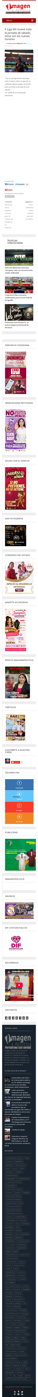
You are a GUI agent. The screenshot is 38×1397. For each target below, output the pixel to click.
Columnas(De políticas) (13, 1210)
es (6, 1244)
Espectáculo (22, 1244)
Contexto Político (20, 1217)
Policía (14, 1324)
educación (9, 1237)
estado (8, 1251)
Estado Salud (24, 1255)
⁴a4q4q (26, 1158)
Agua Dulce (18, 1161)
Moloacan (18, 1293)
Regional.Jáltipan (11, 1358)
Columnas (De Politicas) (13, 1196)
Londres (25, 1286)
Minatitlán (26, 1289)
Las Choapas (10, 1282)
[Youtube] (22, 1394)
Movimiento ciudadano (13, 1303)
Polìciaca (9, 1331)
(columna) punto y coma (14, 1158)
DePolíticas (9, 1230)
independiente (10, 1272)
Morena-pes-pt (18, 1300)
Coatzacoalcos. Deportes (14, 1189)
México (8, 1289)
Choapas (19, 1172)
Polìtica (23, 1338)
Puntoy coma (10, 1348)
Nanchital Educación (12, 1314)
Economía (25, 1234)
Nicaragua (25, 1314)
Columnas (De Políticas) (13, 1199)
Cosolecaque (22, 1220)
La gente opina (11, 1279)
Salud (8, 1365)
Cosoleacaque (10, 1220)
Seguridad (15, 1365)
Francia (15, 1269)
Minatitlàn (9, 1293)
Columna (17, 1193)
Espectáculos (21, 1248)
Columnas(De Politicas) (13, 1206)
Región (22, 1351)
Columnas (26, 1193)
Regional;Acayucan (20, 1355)
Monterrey (18, 1296)
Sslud (8, 1369)
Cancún (14, 1168)
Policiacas (9, 1334)
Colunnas (9, 1217)
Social (24, 1365)
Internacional (10, 1275)
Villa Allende (10, 1372)
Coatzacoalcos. (11, 1186)
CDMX (22, 1168)
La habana (22, 1279)
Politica (8, 1338)
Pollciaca (25, 1341)
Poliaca (26, 1320)
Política (15, 1338)
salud (25, 1362)
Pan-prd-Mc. (18, 1320)
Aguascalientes (20, 1165)
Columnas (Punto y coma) (14, 1203)
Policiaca (9, 1327)
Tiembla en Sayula (18, 1130)
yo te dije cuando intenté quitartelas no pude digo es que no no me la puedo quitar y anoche (17, 1377)
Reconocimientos (11, 1351)
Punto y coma (15, 1345)
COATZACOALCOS (23, 1179)
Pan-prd (8, 1320)
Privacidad (8, 1389)
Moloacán (9, 1296)
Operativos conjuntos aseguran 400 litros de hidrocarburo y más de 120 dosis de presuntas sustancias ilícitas (17, 1141)
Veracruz (19, 1369)
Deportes (9, 1234)
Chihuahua (9, 1172)
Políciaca (25, 1327)
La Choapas (21, 1275)
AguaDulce (9, 1165)
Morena (8, 1300)
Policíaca (17, 1327)
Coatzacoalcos (10, 1179)
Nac (25, 1303)
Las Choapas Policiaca (13, 1286)
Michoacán (16, 1289)
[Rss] (14, 1392)
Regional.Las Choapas (13, 1362)
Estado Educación (11, 1255)
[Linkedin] (18, 1394)
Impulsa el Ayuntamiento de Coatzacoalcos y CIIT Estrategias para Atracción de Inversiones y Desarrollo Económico (18, 1122)
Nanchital (23, 1310)
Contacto (21, 1389)
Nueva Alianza (10, 1317)
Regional (9, 1355)
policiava (26, 1334)
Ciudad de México (11, 1175)
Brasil (8, 1168)
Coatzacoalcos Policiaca (13, 1182)
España (12, 1244)
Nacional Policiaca (11, 1310)
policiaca (21, 1324)
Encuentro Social (23, 1241)
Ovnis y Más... (22, 1317)
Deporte (18, 1230)
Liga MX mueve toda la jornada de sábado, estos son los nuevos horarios (18, 34)
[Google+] (14, 1394)
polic (7, 1324)
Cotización (9, 1224)
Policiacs (18, 1334)
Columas (9, 1193)
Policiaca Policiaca (20, 1331)
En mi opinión (10, 1241)
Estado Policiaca (11, 1262)
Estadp (8, 1269)
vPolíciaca (20, 1372)
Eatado (17, 1234)
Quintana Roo (21, 1348)
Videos (27, 1369)
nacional (9, 1307)
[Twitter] (22, 1392)
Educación (18, 1237)
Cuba (17, 1224)
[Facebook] (18, 1392)
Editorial (14, 1389)
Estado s (22, 1262)
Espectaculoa (10, 1248)
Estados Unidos (19, 1265)
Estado (15, 1251)
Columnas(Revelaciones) (14, 1213)
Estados (8, 1265)
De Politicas (25, 1224)
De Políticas (9, 1227)
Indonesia (21, 1272)
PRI (7, 1345)
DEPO (18, 1227)
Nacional (17, 1307)
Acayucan (9, 1161)
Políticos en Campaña (13, 1341)
